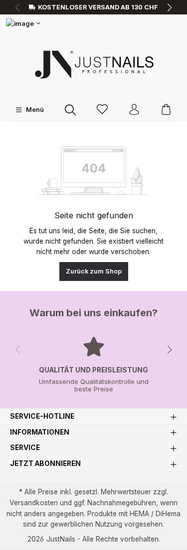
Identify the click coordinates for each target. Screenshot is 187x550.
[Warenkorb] (166, 110)
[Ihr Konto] (134, 110)
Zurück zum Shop (94, 271)
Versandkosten (33, 503)
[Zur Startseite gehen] (93, 64)
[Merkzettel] (102, 110)
